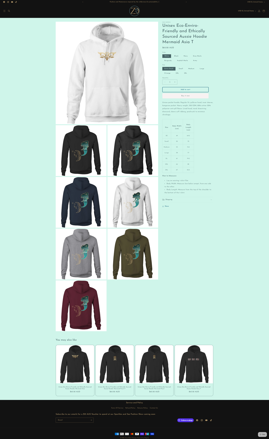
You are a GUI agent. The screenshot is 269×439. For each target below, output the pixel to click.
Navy (186, 56)
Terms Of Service (117, 408)
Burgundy (168, 60)
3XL (185, 73)
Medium (191, 68)
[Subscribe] (91, 420)
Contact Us (154, 408)
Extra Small (168, 68)
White (166, 56)
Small (181, 68)
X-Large (167, 73)
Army (195, 60)
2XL (177, 73)
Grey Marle (197, 56)
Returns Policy (142, 408)
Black (176, 56)
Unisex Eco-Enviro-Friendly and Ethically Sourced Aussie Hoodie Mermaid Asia (75, 387)
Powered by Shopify (143, 437)
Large (202, 68)
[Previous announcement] (82, 2)
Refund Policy (130, 408)
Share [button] (167, 206)
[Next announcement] (186, 2)
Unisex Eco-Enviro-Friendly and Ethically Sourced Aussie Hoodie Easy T (193, 387)
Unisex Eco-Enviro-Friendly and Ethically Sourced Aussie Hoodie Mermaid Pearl (154, 387)
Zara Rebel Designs (131, 437)
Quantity (165, 78)
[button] (4, 11)
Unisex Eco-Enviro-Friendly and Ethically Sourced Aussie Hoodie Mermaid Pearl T (114, 387)
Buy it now (185, 96)
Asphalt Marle (182, 60)
